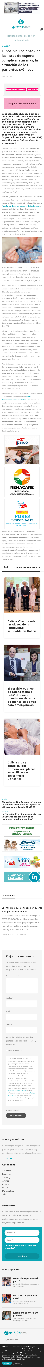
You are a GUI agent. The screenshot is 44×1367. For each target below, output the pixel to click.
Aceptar (7, 1363)
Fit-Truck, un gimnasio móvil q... (25, 1297)
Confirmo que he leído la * (20, 1246)
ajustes (22, 1359)
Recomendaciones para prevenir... (25, 1314)
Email (8, 1011)
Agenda (5, 1184)
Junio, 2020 (5, 76)
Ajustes (17, 1363)
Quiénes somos (11, 1340)
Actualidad (5, 46)
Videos (5, 1187)
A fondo (5, 1180)
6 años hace (5, 934)
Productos (6, 1174)
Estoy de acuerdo (15, 1051)
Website (9, 1024)
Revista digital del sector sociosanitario (21, 38)
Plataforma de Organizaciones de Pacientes (20, 206)
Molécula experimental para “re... (25, 1279)
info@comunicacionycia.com (17, 1090)
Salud (4, 1194)
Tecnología (6, 1177)
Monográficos (8, 1191)
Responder (22, 934)
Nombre (9, 998)
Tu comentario (12, 976)
